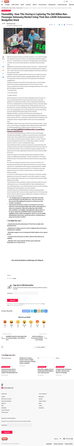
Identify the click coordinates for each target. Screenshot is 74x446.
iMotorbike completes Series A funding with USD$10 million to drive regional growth (46, 371)
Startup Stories (6, 10)
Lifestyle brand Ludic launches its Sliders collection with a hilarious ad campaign (64, 371)
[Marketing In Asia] (6, 1)
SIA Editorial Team (11, 23)
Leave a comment (41, 347)
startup (14, 278)
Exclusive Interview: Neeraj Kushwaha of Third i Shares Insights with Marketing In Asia (9, 371)
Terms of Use (22, 303)
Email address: (10, 293)
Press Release (42, 366)
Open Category (5, 366)
